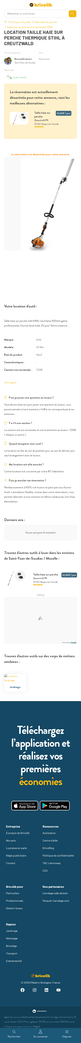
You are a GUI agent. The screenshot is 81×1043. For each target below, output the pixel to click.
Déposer (67, 1036)
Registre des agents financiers (19, 1026)
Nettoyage (12, 938)
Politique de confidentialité (58, 855)
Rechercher (14, 1036)
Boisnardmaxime (23, 59)
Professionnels (14, 900)
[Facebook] (22, 991)
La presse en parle (16, 848)
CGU (45, 870)
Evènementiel (14, 960)
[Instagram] (34, 991)
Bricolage (11, 945)
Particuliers (12, 893)
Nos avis (11, 840)
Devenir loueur (14, 908)
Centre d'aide (50, 840)
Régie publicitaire (16, 855)
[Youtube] (59, 991)
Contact (10, 863)
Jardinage (12, 930)
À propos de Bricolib (18, 833)
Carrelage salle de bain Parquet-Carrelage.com (56, 897)
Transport (11, 953)
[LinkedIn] (46, 991)
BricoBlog (48, 848)
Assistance (49, 833)
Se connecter (40, 1036)
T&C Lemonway (51, 863)
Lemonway (17, 1017)
